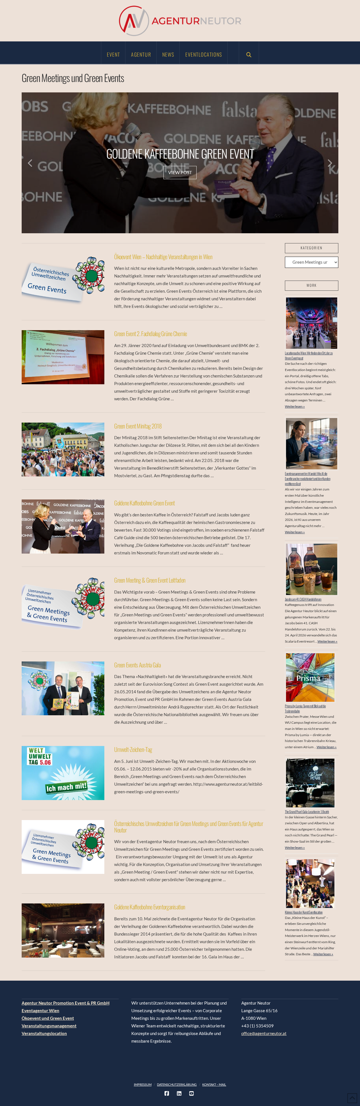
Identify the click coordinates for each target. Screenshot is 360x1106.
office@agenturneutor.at (264, 1033)
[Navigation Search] (249, 52)
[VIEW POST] (63, 280)
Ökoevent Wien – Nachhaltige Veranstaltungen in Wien (163, 256)
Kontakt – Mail (214, 1084)
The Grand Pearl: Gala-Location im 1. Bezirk (307, 811)
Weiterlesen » (295, 406)
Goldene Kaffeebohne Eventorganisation (149, 906)
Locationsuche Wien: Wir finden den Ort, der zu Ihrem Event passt (309, 355)
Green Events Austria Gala (137, 664)
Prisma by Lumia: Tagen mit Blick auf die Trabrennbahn (305, 708)
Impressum (143, 1084)
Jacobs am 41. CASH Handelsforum (303, 599)
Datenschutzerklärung (177, 1084)
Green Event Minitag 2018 (137, 425)
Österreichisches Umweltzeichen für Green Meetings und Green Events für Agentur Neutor (188, 826)
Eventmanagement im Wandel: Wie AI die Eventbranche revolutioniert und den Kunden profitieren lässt (307, 478)
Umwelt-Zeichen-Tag (133, 749)
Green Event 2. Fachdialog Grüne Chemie (150, 333)
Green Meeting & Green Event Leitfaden (149, 580)
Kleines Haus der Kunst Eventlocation (304, 912)
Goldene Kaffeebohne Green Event (144, 502)
